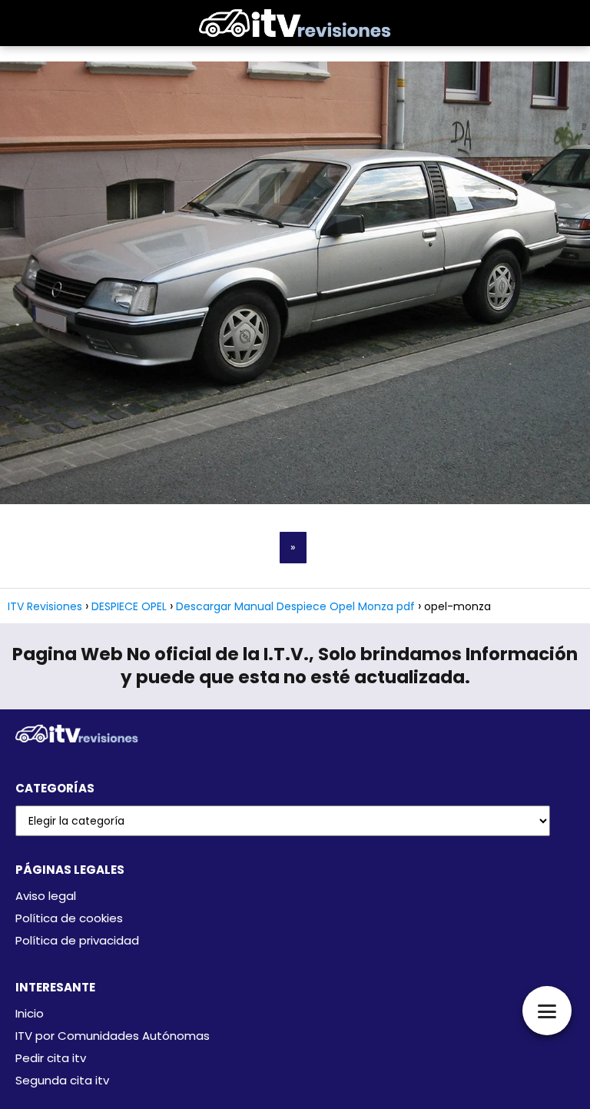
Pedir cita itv (50, 1058)
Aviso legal (45, 896)
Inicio (29, 1013)
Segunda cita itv (62, 1080)
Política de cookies (69, 918)
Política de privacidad (77, 940)
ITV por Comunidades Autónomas (112, 1036)
